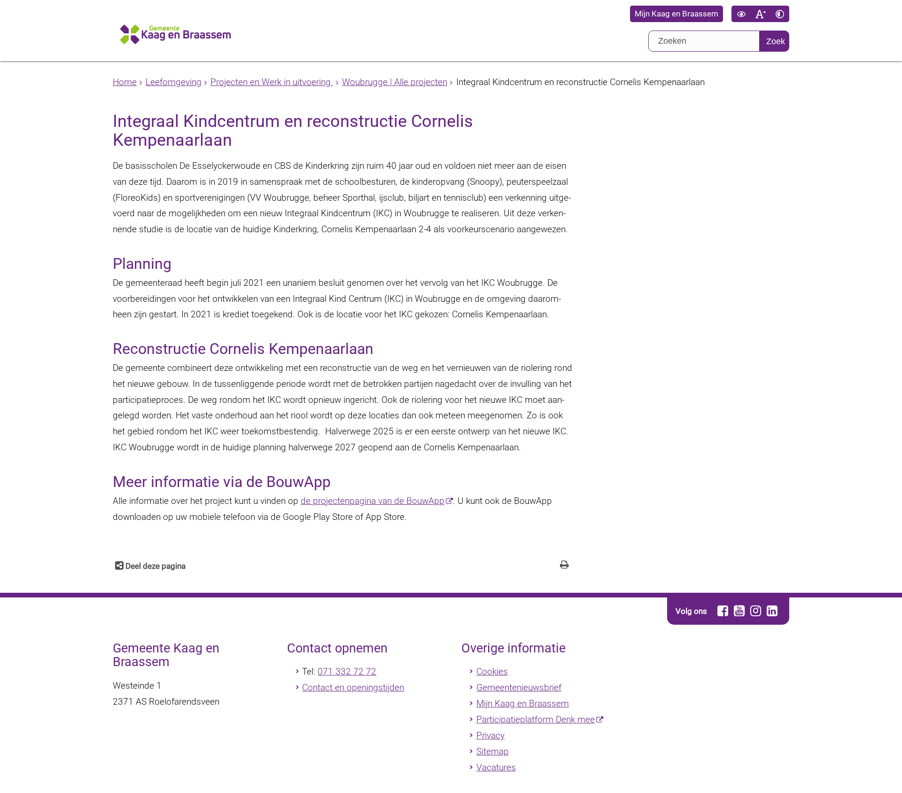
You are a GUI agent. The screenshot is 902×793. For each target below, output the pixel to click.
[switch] (741, 14)
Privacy (490, 735)
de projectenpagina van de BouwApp (372, 500)
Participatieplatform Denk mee (535, 719)
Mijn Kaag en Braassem (676, 14)
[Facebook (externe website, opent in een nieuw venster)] (722, 611)
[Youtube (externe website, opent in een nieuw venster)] (738, 611)
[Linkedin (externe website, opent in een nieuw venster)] (771, 611)
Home (125, 82)
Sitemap (492, 751)
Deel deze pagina (155, 566)
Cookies (492, 671)
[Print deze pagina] (564, 566)
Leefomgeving (174, 82)
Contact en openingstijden (353, 687)
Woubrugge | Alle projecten (394, 82)
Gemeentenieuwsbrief (518, 687)
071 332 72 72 (347, 671)
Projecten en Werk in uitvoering (271, 82)
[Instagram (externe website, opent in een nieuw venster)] (755, 611)
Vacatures (496, 767)
